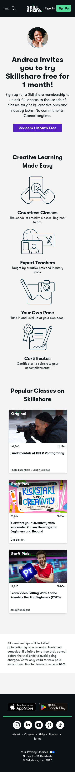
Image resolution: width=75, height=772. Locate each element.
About (16, 734)
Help (42, 734)
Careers (29, 734)
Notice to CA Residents (37, 756)
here (62, 664)
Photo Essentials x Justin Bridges (30, 469)
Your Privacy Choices (34, 752)
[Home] (34, 8)
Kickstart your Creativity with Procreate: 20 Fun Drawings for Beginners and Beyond (33, 527)
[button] (6, 8)
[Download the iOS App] (22, 707)
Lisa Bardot (17, 539)
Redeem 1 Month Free (37, 128)
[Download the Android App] (53, 707)
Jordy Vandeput (20, 609)
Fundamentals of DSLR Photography (37, 453)
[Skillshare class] (38, 426)
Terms (37, 738)
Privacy (54, 734)
